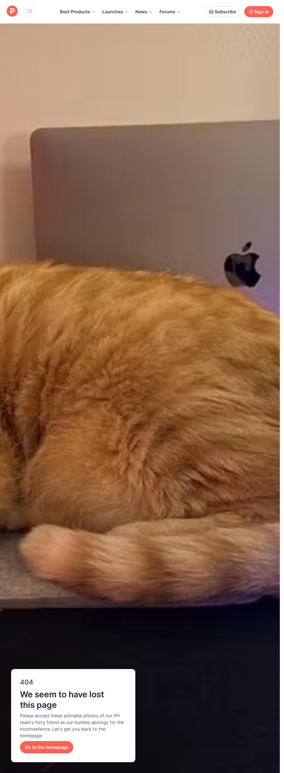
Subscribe (225, 11)
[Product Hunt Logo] (12, 11)
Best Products (75, 11)
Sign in (261, 11)
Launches (112, 11)
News (141, 11)
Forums (167, 11)
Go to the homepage (46, 747)
